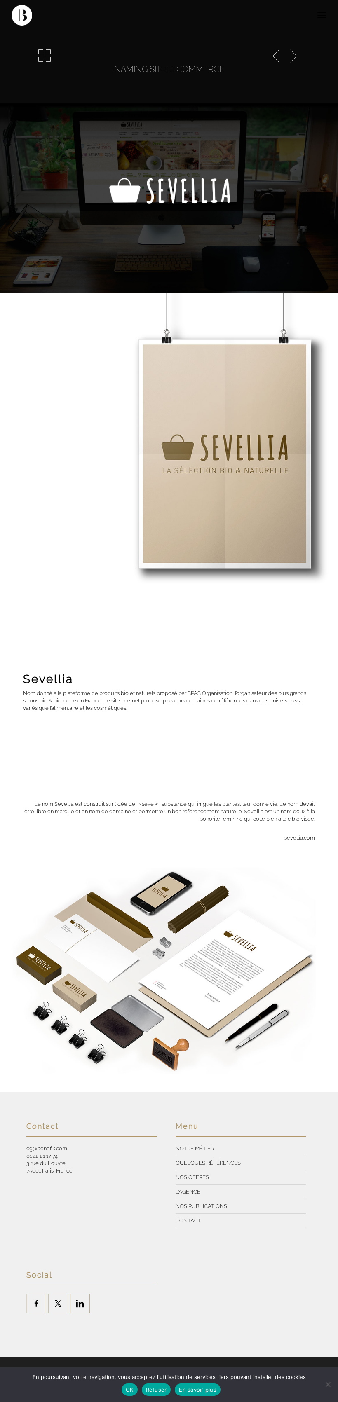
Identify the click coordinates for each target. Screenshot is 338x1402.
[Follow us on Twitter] (58, 1303)
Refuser (156, 1389)
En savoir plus (197, 1389)
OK (130, 1389)
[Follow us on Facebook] (36, 1303)
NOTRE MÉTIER (195, 1148)
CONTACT (188, 1220)
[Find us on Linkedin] (80, 1303)
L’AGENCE (188, 1192)
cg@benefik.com (46, 1148)
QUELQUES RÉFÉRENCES (208, 1163)
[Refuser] (328, 1384)
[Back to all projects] (44, 56)
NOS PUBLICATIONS (201, 1206)
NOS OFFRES (192, 1177)
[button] (321, 15)
